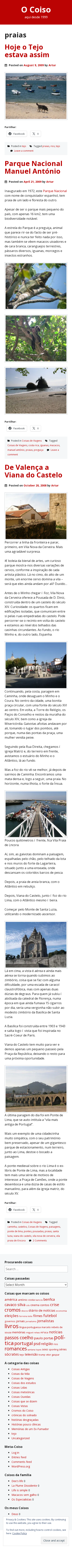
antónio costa (26, 1299)
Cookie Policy (19, 1533)
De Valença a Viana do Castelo (33, 471)
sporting (53, 1349)
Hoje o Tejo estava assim (27, 50)
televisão (31, 1354)
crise (54, 1304)
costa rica (33, 445)
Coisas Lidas (19, 1387)
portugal (23, 1343)
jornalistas (45, 1321)
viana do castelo (22, 1236)
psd (37, 1343)
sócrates (12, 1354)
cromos (13, 1310)
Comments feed (22, 1462)
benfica (49, 1299)
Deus (15, 1514)
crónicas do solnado (24, 1415)
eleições (11, 1315)
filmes (37, 1316)
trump (42, 1354)
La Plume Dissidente (24, 1485)
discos (24, 1310)
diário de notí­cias (42, 1310)
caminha (12, 1226)
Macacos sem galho (24, 1495)
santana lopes (34, 1349)
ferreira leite (25, 1316)
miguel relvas (33, 1332)
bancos (39, 1300)
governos (10, 1321)
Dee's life (17, 1481)
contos (44, 1305)
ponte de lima (15, 1231)
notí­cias (55, 1331)
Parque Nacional (55, 191)
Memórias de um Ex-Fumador (30, 1429)
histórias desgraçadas (25, 1420)
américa (11, 1299)
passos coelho (19, 1337)
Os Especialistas (21, 1499)
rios (52, 146)
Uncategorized (21, 1438)
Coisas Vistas (20, 1406)
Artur (52, 65)
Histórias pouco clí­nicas (26, 1424)
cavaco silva (15, 1304)
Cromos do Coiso (22, 1410)
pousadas (38, 1231)
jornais (20, 1321)
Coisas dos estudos (24, 1383)
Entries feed (19, 1457)
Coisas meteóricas (23, 1392)
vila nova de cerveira (44, 1236)
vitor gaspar (53, 1354)
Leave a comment (23, 150)
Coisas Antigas (21, 1369)
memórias (18, 1332)
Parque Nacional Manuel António (33, 167)
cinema (34, 1305)
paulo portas (43, 1338)
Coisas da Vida (21, 1374)
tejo (24, 146)
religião (47, 1343)
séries (63, 1349)
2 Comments (40, 1240)
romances (16, 1348)
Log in (15, 1452)
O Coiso (36, 9)
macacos (55, 445)
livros (12, 1326)
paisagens (54, 1226)
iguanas (44, 445)
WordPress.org (21, 1466)
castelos (22, 1226)
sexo (45, 1349)
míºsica (44, 1332)
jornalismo (31, 1321)
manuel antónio (16, 450)
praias (45, 146)
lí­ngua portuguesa (30, 1327)
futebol (50, 1315)
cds (28, 1305)
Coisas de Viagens (32, 440)
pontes (27, 1231)
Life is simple (20, 1490)
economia (61, 1310)
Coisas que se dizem (24, 1401)
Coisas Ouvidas (21, 1397)
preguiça (38, 450)
